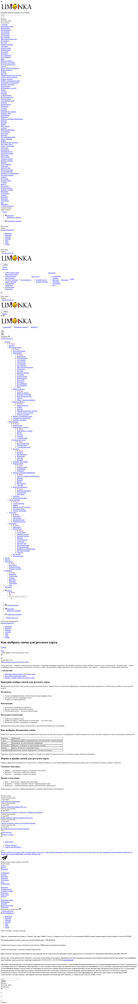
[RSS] (1, 658)
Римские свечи (22, 467)
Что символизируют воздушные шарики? (15, 829)
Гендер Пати (21, 532)
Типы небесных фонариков (10, 801)
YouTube (8, 239)
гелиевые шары (30, 852)
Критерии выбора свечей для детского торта (20, 674)
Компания (12, 574)
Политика (4, 893)
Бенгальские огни (23, 443)
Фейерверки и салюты (24, 431)
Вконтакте (8, 233)
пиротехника (81, 852)
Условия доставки (7, 891)
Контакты (4, 876)
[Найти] (2, 17)
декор (47, 852)
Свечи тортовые (18, 503)
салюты (88, 852)
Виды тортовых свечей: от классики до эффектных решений (22, 812)
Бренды (3, 867)
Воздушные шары (19, 351)
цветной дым (35, 854)
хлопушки (27, 854)
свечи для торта (6, 832)
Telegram (8, 237)
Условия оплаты (6, 889)
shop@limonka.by (8, 230)
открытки (66, 852)
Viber (6, 241)
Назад (13, 344)
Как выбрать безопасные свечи (15, 676)
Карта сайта (5, 894)
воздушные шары (19, 852)
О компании (5, 873)
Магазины (4, 887)
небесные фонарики (56, 852)
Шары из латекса (23, 393)
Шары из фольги (22, 405)
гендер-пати (40, 852)
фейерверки (19, 854)
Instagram (8, 235)
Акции (3, 865)
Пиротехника (17, 425)
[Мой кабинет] (2, 329)
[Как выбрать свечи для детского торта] (15, 662)
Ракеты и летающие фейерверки (28, 476)
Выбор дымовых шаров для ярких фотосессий (17, 818)
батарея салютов (6, 852)
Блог (2, 882)
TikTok (7, 244)
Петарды (20, 452)
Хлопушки (16, 516)
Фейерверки (5, 902)
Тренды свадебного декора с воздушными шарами (18, 823)
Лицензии (4, 878)
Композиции (21, 356)
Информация (5, 884)
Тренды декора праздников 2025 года (13, 807)
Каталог (11, 345)
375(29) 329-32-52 (7, 206)
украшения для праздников (112, 852)
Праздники (17, 527)
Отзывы (3, 875)
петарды (73, 852)
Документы (5, 880)
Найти (3, 981)
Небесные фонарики (24, 491)
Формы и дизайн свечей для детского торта (20, 678)
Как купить (13, 565)
